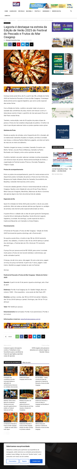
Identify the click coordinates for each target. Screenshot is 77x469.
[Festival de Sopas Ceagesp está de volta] (26, 371)
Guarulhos (13, 11)
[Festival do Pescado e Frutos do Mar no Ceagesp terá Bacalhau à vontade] (42, 394)
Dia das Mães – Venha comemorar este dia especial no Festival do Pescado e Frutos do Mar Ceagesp (42, 381)
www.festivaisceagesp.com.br (30, 319)
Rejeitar (24, 461)
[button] (71, 11)
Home (6, 11)
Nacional (29, 11)
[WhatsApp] (6, 44)
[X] (14, 44)
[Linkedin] (27, 44)
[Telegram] (23, 44)
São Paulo (21, 11)
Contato (7, 15)
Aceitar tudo (36, 461)
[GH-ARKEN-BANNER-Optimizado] (62, 117)
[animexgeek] (26, 91)
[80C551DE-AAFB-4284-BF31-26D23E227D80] (62, 74)
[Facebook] (10, 44)
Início (5, 20)
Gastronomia (11, 20)
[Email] (31, 44)
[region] (24, 454)
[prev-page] (5, 433)
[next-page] (8, 433)
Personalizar (12, 461)
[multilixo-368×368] (62, 103)
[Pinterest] (18, 44)
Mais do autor (27, 362)
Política (37, 11)
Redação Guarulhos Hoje (13, 40)
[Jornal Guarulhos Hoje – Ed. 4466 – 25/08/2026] (62, 159)
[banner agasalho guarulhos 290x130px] (62, 47)
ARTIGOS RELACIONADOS (12, 362)
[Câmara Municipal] (62, 31)
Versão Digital (56, 11)
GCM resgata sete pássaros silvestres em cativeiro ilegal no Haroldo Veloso (39, 350)
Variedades (46, 11)
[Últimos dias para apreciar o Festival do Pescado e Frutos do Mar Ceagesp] (42, 417)
